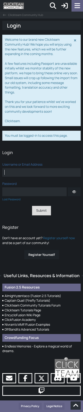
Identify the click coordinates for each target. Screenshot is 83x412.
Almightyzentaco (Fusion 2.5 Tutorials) (33, 296)
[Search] (53, 5)
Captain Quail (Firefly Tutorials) (27, 300)
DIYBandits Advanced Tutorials (27, 329)
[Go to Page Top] (76, 405)
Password (9, 183)
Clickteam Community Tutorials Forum (33, 305)
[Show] (74, 191)
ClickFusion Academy (20, 319)
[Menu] (77, 6)
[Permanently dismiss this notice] (75, 40)
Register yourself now (59, 238)
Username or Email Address (22, 164)
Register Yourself (41, 254)
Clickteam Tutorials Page (23, 310)
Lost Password (11, 199)
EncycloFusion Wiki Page (22, 315)
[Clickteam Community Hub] (13, 5)
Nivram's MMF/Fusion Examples (27, 324)
